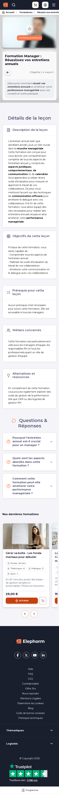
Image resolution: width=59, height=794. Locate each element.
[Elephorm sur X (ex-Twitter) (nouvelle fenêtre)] (26, 655)
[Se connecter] (45, 5)
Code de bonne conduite (30, 713)
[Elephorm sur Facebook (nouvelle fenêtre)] (17, 655)
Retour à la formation (8, 72)
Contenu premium (29, 37)
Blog (30, 708)
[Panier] (35, 5)
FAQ (30, 673)
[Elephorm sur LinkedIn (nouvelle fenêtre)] (43, 655)
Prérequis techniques (30, 718)
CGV (30, 678)
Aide (30, 669)
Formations (26, 12)
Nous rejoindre (30, 693)
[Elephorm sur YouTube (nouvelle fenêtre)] (34, 655)
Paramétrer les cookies (30, 703)
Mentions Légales (30, 698)
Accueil (10, 12)
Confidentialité (30, 683)
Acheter (24, 600)
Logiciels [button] (12, 743)
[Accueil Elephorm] (30, 641)
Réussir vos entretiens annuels (46, 12)
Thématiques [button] (15, 730)
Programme (32, 790)
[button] (25, 614)
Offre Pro (30, 688)
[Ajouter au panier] (42, 600)
